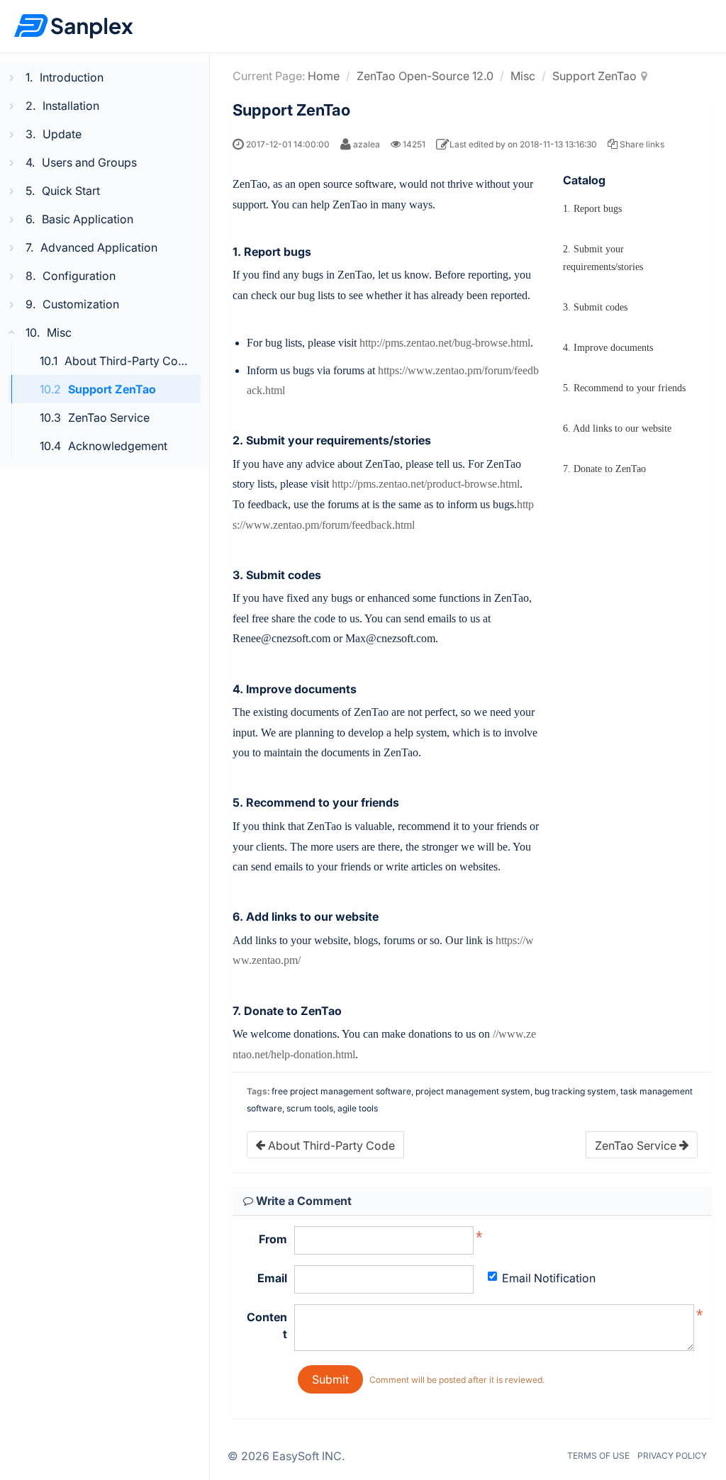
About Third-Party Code (128, 361)
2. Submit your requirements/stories (603, 258)
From (273, 1239)
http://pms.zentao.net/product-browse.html (426, 484)
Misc (522, 76)
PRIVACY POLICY (672, 1455)
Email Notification (549, 1278)
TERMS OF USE (598, 1455)
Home (324, 76)
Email (272, 1278)
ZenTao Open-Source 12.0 (425, 76)
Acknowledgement (117, 446)
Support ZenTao (112, 389)
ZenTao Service (109, 417)
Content (267, 1325)
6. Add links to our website (617, 428)
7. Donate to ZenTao (604, 469)
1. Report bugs (592, 208)
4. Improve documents (608, 347)
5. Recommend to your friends (624, 388)
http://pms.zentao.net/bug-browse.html (444, 343)
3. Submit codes (595, 307)
